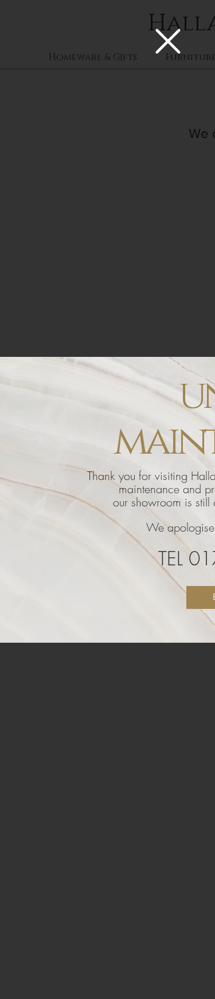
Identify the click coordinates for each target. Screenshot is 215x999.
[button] (168, 41)
